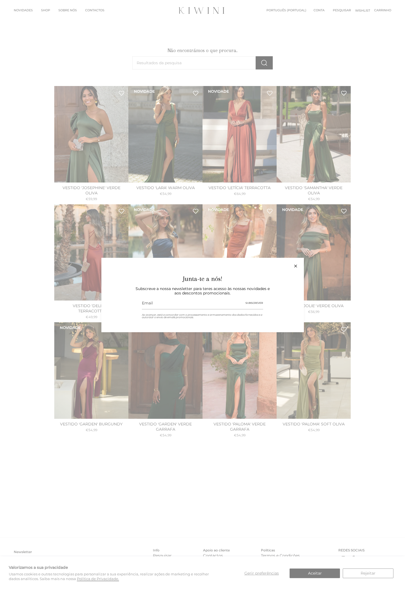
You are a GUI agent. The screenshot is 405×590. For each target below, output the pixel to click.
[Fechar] (295, 266)
